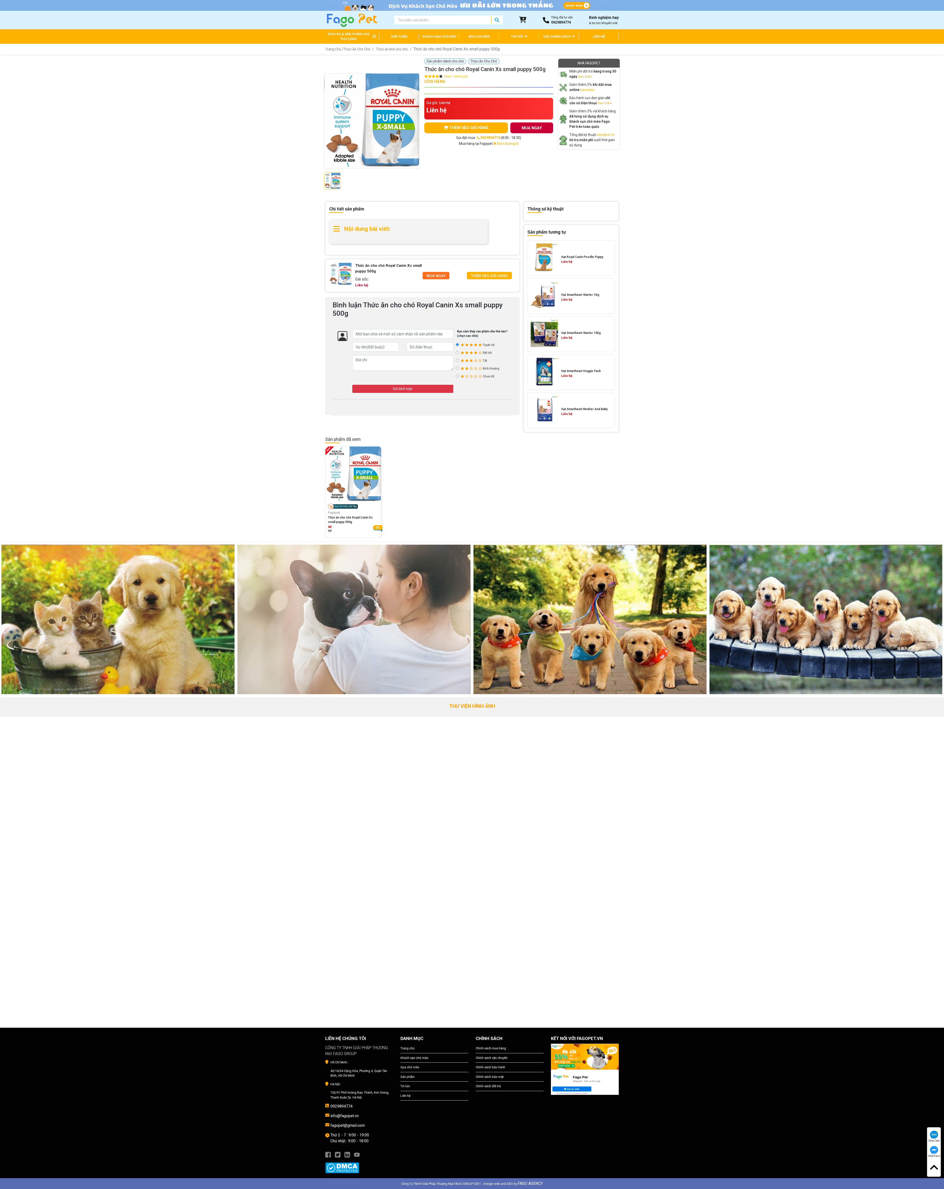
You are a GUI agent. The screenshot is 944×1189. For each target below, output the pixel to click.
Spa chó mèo (409, 1067)
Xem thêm (585, 76)
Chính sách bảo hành (490, 1067)
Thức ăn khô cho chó (392, 49)
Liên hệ (405, 1096)
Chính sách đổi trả (488, 1086)
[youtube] (357, 1154)
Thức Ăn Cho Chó (356, 49)
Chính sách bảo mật (490, 1077)
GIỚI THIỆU (399, 36)
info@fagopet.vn (344, 1116)
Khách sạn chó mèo (414, 1058)
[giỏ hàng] (523, 20)
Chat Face (934, 1156)
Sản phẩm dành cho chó (445, 61)
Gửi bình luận (403, 389)
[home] (351, 19)
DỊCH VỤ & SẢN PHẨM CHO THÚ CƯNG (348, 36)
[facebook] (328, 1154)
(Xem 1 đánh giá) (456, 76)
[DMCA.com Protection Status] (359, 1165)
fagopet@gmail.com (347, 1125)
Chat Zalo (934, 1140)
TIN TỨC (517, 36)
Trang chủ (407, 1048)
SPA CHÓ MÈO (479, 36)
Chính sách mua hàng (491, 1048)
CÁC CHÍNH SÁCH (557, 36)
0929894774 (605, 135)
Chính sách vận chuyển (492, 1058)
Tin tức (405, 1086)
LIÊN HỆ (599, 36)
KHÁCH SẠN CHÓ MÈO (439, 36)
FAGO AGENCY (530, 1183)
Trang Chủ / (334, 49)
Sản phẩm (407, 1077)
